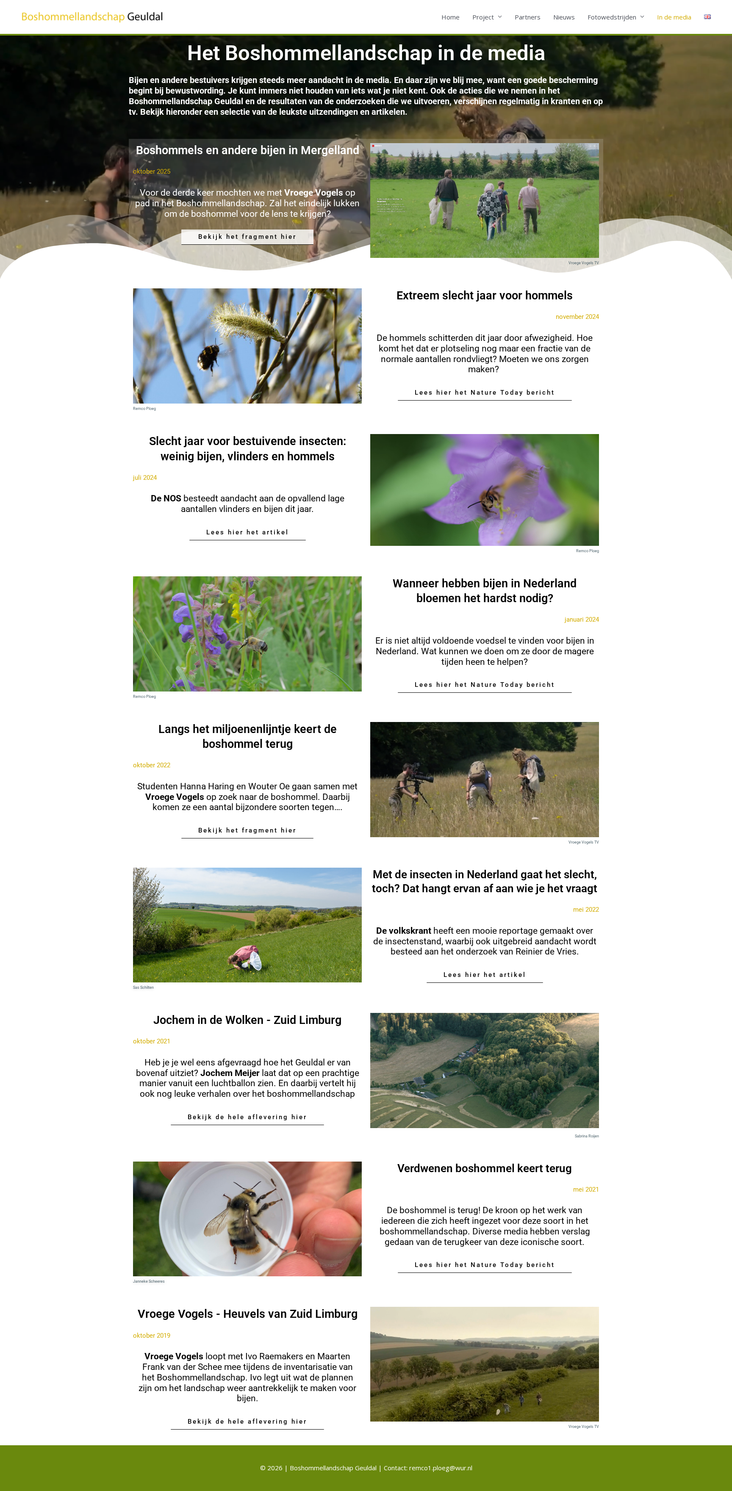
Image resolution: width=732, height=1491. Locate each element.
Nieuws (564, 17)
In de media (674, 17)
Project (483, 17)
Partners (528, 17)
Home (450, 17)
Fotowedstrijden (612, 17)
